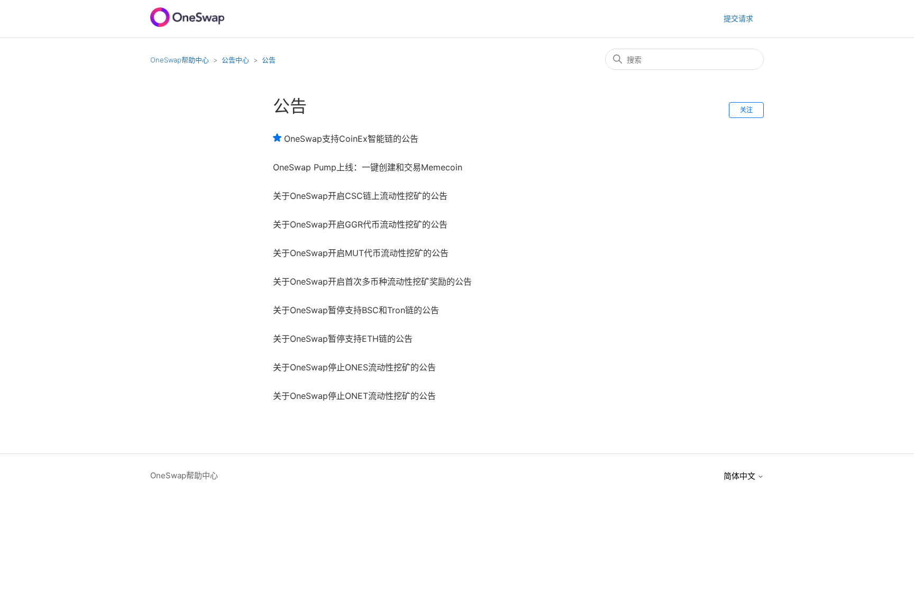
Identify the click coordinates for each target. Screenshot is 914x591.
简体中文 (740, 475)
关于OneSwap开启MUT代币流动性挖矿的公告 (361, 253)
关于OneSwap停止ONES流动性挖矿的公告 (354, 367)
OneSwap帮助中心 (179, 60)
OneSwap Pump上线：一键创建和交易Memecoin (367, 167)
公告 (269, 60)
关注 (746, 110)
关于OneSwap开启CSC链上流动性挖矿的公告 (360, 195)
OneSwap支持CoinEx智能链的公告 (351, 138)
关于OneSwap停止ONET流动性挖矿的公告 (354, 395)
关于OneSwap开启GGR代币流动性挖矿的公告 (360, 224)
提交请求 (738, 18)
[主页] (187, 24)
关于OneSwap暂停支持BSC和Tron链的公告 (356, 310)
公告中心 (235, 60)
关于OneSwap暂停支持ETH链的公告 (343, 338)
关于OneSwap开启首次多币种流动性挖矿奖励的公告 (372, 281)
